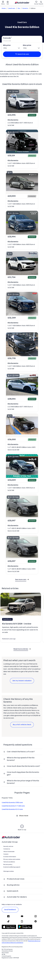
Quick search (12, 891)
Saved (36, 4)
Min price (7, 45)
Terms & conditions (9, 862)
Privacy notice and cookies (11, 859)
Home (4, 8)
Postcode (7, 38)
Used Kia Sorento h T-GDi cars (13, 806)
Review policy (7, 864)
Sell (8, 4)
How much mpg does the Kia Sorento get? (23, 773)
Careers (5, 854)
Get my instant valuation (22, 681)
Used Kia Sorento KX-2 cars (12, 809)
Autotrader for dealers (17, 897)
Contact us (6, 849)
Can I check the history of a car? (21, 752)
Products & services (15, 879)
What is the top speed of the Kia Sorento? (20, 759)
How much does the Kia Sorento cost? (23, 766)
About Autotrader (9, 851)
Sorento (25, 8)
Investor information (9, 856)
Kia (19, 8)
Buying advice (13, 885)
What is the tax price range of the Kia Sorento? (23, 782)
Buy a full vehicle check (22, 725)
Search (41, 4)
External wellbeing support (11, 867)
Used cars (11, 8)
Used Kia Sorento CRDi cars (12, 802)
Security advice (8, 846)
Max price (27, 45)
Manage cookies (8, 871)
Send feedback (10, 910)
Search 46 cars (23, 54)
